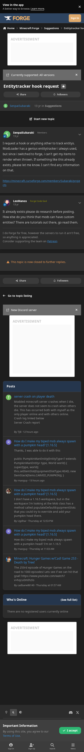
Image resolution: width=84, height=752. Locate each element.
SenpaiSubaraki (20, 106)
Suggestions (53, 106)
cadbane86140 (26, 585)
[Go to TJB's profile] (8, 397)
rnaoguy (23, 480)
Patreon (52, 241)
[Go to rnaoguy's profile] (8, 442)
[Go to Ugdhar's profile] (8, 491)
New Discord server (24, 310)
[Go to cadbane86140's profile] (8, 559)
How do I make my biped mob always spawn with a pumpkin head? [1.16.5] (45, 443)
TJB (19, 432)
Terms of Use (11, 736)
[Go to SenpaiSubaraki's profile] (6, 106)
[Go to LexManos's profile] (7, 202)
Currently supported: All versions (33, 75)
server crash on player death (34, 396)
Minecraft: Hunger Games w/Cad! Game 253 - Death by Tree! (46, 560)
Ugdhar (22, 521)
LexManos (20, 201)
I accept (72, 730)
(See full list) (69, 600)
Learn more (7, 7)
